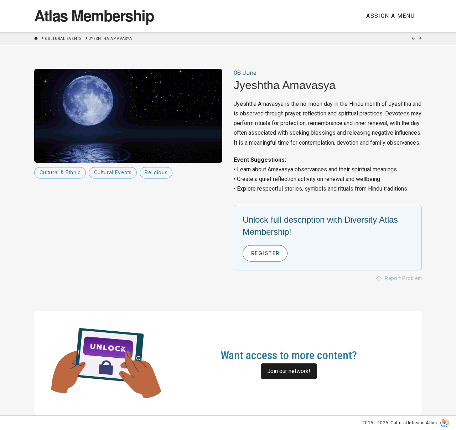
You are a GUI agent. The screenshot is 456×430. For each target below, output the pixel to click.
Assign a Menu (390, 15)
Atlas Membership (94, 15)
